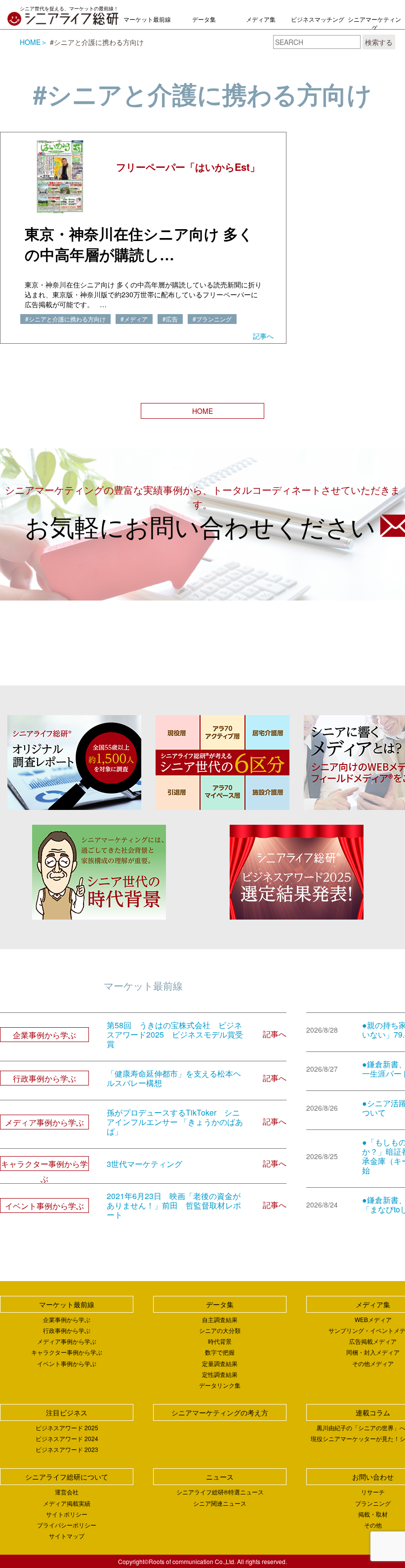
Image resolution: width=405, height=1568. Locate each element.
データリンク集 (220, 1385)
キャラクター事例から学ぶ (66, 1352)
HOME (30, 42)
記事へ (263, 336)
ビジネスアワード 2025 (67, 1427)
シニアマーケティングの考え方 (374, 27)
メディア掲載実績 (66, 1503)
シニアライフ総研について (66, 1477)
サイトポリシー (66, 1514)
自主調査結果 (220, 1319)
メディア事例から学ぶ (66, 1341)
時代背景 (220, 1341)
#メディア (134, 319)
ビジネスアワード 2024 (67, 1438)
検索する (379, 42)
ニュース (220, 1477)
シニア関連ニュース (219, 1503)
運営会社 (67, 1492)
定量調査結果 (220, 1363)
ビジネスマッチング (317, 19)
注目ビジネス (66, 1412)
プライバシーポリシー (66, 1525)
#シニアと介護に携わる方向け (65, 319)
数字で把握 (220, 1352)
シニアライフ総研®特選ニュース (220, 1492)
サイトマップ (66, 1535)
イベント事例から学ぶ (66, 1363)
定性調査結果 (220, 1374)
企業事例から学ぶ (66, 1319)
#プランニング (212, 319)
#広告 (170, 319)
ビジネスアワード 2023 (67, 1449)
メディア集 (261, 19)
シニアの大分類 (220, 1330)
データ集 (204, 19)
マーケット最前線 (147, 19)
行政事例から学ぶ (66, 1330)
